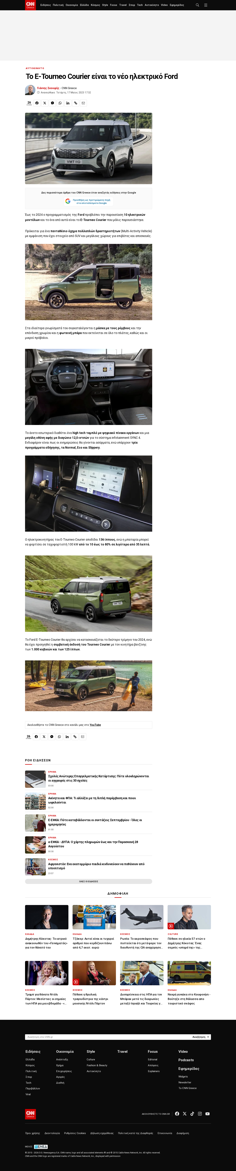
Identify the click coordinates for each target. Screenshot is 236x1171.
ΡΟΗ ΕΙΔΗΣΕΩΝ (38, 760)
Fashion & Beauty (97, 1065)
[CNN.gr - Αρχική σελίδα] (30, 1114)
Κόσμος (95, 5)
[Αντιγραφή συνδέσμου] (75, 103)
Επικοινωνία (165, 1133)
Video (164, 5)
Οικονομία (72, 5)
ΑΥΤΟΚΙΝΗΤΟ (35, 68)
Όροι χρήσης (32, 1133)
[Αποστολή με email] (83, 103)
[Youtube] (207, 1114)
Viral (28, 1094)
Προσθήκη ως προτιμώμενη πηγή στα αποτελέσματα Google (91, 201)
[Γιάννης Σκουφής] (30, 90)
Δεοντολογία (52, 1133)
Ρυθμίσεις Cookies (75, 1133)
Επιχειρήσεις (64, 1071)
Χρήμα (59, 1065)
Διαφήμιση (183, 1133)
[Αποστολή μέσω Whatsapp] (60, 103)
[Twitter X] (185, 1114)
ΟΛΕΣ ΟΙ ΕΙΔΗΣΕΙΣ (88, 881)
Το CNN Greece (187, 1088)
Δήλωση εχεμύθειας (102, 1133)
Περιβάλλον (33, 1088)
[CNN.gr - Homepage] (30, 5)
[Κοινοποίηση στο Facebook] (37, 103)
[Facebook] (177, 1114)
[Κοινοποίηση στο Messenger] (52, 103)
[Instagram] (200, 1114)
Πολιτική (58, 5)
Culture (91, 1059)
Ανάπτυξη (62, 1059)
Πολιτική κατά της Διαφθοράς (135, 1133)
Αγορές (60, 1076)
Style (105, 5)
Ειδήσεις (45, 5)
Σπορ (132, 5)
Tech (140, 5)
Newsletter (184, 1082)
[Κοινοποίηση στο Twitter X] (44, 103)
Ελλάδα (84, 5)
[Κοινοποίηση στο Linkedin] (67, 103)
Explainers (154, 1071)
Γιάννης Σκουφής (48, 88)
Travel (123, 5)
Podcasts (186, 1060)
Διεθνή (60, 1082)
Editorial (152, 1059)
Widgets (183, 1076)
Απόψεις (153, 1065)
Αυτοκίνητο (152, 5)
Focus (113, 5)
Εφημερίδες (177, 5)
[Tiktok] (192, 1114)
